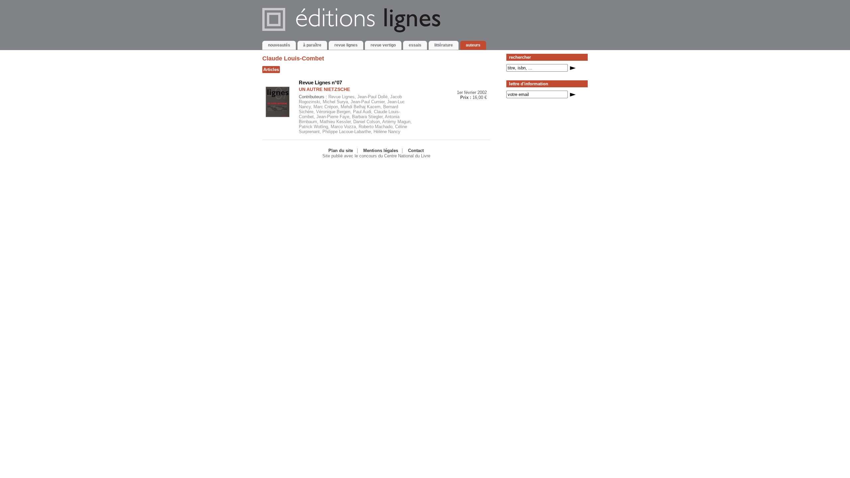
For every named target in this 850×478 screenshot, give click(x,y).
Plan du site (340, 150)
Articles (271, 69)
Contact (416, 150)
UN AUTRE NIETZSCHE (324, 89)
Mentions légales (380, 150)
